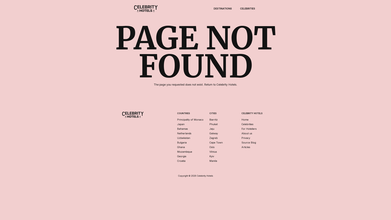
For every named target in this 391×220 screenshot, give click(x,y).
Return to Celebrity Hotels (220, 84)
